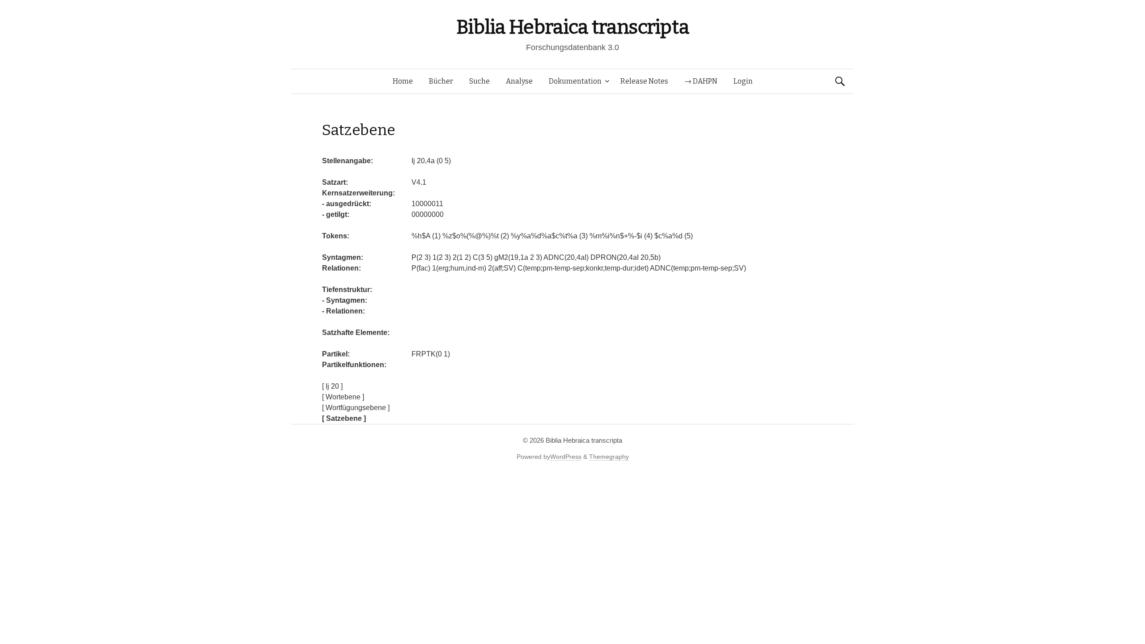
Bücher (441, 81)
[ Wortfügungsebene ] (356, 407)
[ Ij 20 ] (332, 386)
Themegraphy (609, 456)
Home (403, 81)
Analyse (519, 81)
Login (743, 81)
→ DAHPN (700, 81)
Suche (479, 81)
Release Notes (644, 81)
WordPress (565, 456)
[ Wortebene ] (343, 397)
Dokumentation (575, 81)
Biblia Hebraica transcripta (572, 27)
